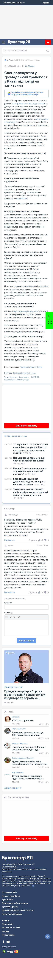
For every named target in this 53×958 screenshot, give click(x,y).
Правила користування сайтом (18, 910)
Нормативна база (11, 896)
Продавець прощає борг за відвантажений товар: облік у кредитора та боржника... (24, 695)
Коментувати (26, 640)
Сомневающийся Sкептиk (23, 758)
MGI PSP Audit (17, 772)
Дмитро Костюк (13, 687)
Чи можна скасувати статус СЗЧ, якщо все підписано (27, 733)
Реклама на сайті (11, 927)
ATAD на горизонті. (22, 720)
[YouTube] (8, 942)
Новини (5, 920)
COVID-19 (35, 377)
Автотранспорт (23, 380)
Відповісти (9, 540)
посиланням (22, 198)
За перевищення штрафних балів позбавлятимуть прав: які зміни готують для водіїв (30, 492)
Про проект (8, 924)
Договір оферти (10, 907)
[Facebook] (4, 942)
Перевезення (9, 380)
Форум (5, 931)
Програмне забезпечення (15, 903)
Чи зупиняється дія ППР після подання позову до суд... (28, 748)
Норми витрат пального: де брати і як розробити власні (28, 459)
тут (33, 886)
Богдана (15, 717)
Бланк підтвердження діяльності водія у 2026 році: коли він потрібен (29, 481)
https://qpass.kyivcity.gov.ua (25, 311)
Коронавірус (24, 377)
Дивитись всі (12, 788)
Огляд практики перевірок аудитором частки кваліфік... (28, 777)
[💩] (19, 617)
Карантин (13, 377)
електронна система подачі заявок (28, 103)
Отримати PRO (9, 892)
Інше (34, 373)
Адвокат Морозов (19, 743)
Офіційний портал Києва (23, 367)
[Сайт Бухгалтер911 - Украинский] (17, 858)
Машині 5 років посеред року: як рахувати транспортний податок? (29, 471)
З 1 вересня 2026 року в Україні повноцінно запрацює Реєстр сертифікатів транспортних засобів (30, 448)
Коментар (8, 613)
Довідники (7, 899)
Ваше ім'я (8, 603)
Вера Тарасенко (19, 729)
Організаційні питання (21, 373)
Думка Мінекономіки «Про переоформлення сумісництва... (30, 762)
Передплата (48, 42)
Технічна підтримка (12, 914)
